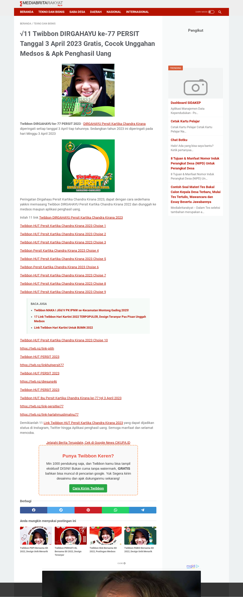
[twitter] (61, 510)
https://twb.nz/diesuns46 (38, 381)
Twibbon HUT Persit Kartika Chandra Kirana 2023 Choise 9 (63, 292)
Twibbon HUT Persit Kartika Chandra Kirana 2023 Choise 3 (63, 242)
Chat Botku (179, 140)
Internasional (137, 12)
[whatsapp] (115, 510)
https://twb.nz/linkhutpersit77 (42, 365)
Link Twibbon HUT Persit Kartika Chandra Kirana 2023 (83, 423)
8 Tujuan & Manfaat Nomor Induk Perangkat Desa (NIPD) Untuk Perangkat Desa (195, 163)
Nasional (114, 12)
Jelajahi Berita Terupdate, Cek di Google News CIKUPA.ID (88, 443)
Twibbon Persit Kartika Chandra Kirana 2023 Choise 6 (59, 267)
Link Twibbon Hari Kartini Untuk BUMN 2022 (63, 327)
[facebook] (33, 510)
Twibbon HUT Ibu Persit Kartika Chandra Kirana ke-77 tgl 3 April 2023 (71, 398)
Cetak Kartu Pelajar (185, 121)
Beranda (26, 12)
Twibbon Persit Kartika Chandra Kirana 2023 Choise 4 (59, 251)
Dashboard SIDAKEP (186, 103)
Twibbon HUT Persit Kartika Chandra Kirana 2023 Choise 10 (64, 340)
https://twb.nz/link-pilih (37, 348)
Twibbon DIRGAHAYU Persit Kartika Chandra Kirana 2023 (81, 217)
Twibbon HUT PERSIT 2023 (39, 357)
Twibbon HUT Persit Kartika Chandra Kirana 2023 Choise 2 (63, 234)
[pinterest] (88, 510)
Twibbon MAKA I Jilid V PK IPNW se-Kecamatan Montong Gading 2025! (81, 310)
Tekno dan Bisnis (51, 12)
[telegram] (142, 510)
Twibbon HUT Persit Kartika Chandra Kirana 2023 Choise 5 (63, 259)
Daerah (96, 12)
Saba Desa (77, 12)
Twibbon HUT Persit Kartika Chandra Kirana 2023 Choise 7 (63, 275)
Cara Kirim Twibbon (88, 488)
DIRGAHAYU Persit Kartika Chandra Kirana (114, 124)
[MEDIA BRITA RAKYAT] (43, 4)
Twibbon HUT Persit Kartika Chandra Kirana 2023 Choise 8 (63, 284)
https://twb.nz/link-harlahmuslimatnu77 (49, 414)
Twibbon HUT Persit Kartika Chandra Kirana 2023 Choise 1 (63, 226)
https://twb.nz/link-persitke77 (41, 406)
